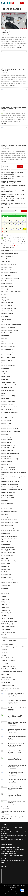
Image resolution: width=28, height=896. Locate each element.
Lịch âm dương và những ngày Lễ (10, 481)
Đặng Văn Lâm (5, 338)
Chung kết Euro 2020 (7, 313)
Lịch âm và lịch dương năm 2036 (9, 487)
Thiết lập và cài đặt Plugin (8, 632)
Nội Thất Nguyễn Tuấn (7, 555)
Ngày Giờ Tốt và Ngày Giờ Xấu (9, 536)
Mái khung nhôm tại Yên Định (9, 511)
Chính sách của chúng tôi (8, 311)
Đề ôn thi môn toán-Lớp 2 (8, 346)
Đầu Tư (3, 341)
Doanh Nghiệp (5, 335)
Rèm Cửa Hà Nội (5, 569)
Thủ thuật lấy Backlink (7, 644)
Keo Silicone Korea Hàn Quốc (9, 406)
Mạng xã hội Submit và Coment (9, 522)
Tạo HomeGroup (5, 615)
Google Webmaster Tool (8, 382)
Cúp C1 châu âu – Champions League (11, 324)
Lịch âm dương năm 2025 (8, 470)
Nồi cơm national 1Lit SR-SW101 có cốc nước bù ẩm (12, 69)
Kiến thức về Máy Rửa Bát (8, 448)
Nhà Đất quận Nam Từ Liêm (8, 550)
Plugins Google (5, 563)
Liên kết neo (4, 500)
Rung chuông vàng (6, 574)
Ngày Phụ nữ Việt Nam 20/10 (9, 539)
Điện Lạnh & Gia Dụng (7, 352)
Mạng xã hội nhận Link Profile (9, 519)
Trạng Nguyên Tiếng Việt (8, 666)
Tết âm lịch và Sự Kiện (7, 618)
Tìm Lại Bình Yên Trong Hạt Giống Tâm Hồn (12, 647)
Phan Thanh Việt (9, 885)
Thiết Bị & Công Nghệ (7, 624)
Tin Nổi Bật (4, 649)
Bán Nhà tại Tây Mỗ (6, 267)
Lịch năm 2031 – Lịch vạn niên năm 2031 (12, 489)
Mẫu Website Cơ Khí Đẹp (8, 528)
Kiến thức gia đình (6, 423)
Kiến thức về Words (6, 461)
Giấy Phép (4, 371)
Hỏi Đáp (3, 393)
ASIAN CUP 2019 (5, 261)
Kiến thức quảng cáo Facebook (9, 428)
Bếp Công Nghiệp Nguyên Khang (10, 278)
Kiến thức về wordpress (9, 640)
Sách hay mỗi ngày (6, 577)
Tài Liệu (3, 596)
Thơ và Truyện (5, 635)
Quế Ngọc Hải (5, 566)
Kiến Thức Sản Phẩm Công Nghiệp (10, 431)
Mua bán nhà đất (5, 533)
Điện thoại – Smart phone (8, 357)
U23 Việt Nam (5, 674)
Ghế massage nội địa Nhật (8, 365)
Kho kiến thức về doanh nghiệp (9, 412)
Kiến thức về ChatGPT (7, 439)
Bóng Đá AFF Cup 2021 (7, 286)
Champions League (6, 305)
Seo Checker (5, 588)
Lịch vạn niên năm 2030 (7, 498)
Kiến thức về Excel (6, 442)
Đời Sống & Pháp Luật (7, 360)
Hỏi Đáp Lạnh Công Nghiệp (8, 396)
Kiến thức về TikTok (6, 456)
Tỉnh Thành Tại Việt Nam (8, 660)
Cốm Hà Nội (4, 316)
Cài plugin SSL (5, 300)
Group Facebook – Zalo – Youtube (10, 385)
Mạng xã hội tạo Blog (7, 525)
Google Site (4, 379)
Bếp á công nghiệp (6, 275)
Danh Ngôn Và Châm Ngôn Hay (9, 330)
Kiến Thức (19, 889)
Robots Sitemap (5, 572)
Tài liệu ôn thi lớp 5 (6, 607)
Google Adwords (5, 376)
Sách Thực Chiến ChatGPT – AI (9, 583)
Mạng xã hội (4, 514)
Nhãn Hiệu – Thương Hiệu (8, 552)
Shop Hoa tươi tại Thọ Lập (8, 591)
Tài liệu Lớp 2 (4, 604)
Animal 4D (4, 259)
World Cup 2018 (5, 682)
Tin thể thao (4, 652)
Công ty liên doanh (6, 322)
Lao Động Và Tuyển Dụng (8, 467)
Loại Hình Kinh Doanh (7, 503)
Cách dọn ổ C (4, 297)
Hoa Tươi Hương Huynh (7, 390)
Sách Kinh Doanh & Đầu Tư (8, 580)
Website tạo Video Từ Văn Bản (9, 680)
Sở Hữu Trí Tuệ (5, 593)
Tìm (24, 211)
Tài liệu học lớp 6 (5, 599)
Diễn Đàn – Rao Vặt (6, 333)
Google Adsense (5, 374)
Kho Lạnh (3, 415)
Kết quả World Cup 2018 (7, 409)
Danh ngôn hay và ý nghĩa (8, 327)
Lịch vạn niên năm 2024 (7, 495)
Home (7, 889)
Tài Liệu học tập (5, 602)
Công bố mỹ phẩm (6, 319)
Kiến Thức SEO (5, 434)
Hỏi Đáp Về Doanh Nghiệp (8, 401)
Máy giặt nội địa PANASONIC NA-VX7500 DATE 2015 (13, 31)
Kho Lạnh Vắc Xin (6, 420)
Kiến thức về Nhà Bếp (7, 450)
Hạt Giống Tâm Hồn (6, 387)
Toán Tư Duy (4, 663)
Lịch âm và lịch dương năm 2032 (9, 484)
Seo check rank (5, 585)
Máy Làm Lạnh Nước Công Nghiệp (10, 530)
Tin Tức (3, 655)
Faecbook (4, 363)
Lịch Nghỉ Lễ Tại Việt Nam (8, 492)
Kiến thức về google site (8, 445)
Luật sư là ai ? (4, 806)
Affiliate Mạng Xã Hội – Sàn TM (9, 253)
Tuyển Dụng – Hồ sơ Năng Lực (9, 669)
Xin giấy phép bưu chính (7, 685)
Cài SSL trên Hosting (7, 302)
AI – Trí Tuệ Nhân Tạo (7, 256)
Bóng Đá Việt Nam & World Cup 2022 (11, 291)
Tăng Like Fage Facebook (8, 613)
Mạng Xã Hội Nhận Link (7, 517)
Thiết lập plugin (5, 629)
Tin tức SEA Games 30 (7, 658)
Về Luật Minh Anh (6, 677)
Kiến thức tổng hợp (6, 437)
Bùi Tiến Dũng (5, 294)
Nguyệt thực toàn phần (7, 547)
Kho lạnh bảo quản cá (7, 417)
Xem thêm (19, 47)
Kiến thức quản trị (6, 426)
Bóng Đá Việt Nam (6, 289)
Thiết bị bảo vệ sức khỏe (8, 626)
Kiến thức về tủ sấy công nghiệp (9, 459)
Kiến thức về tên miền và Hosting (10, 453)
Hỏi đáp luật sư (5, 398)
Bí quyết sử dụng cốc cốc (8, 280)
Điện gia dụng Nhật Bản (7, 349)
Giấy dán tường (5, 368)
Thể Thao (17, 893)
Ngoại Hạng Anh (5, 544)
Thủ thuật (4, 637)
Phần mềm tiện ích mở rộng (8, 561)
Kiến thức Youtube (6, 464)
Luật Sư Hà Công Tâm (7, 506)
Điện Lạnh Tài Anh (6, 354)
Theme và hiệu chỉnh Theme (9, 621)
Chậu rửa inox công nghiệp (8, 308)
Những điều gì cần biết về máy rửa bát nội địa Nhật (13, 145)
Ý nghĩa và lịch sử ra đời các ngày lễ (10, 688)
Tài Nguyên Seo (5, 610)
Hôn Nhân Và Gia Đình (7, 404)
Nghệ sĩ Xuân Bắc (6, 541)
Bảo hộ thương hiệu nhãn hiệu (9, 272)
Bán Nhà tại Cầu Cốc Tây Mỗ (8, 264)
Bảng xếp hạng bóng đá (7, 270)
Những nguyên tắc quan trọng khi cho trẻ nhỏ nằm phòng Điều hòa (13, 107)
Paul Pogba (4, 558)
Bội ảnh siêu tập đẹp (6, 283)
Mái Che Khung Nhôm (7, 509)
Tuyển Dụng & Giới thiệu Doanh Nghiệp (11, 671)
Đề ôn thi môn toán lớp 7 (7, 343)
